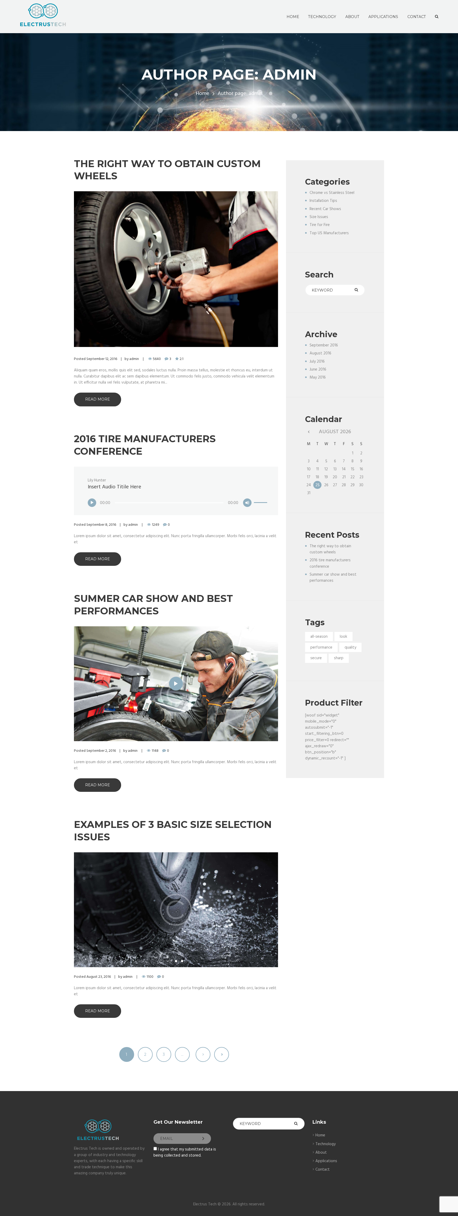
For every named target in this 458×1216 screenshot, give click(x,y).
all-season (319, 636)
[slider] (260, 499)
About (321, 1152)
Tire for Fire (320, 225)
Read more (97, 399)
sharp (339, 658)
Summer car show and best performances (333, 577)
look (343, 636)
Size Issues (319, 217)
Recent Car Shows (325, 209)
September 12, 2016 (101, 359)
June (318, 369)
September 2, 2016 (101, 751)
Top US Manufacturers (329, 233)
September (324, 345)
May (318, 377)
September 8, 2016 (101, 525)
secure (316, 658)
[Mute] (247, 503)
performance (321, 647)
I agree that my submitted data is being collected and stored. (184, 1152)
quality (350, 647)
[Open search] (436, 16)
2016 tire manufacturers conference (330, 563)
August (320, 353)
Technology (325, 1144)
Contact (322, 1169)
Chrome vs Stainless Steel (332, 193)
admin (134, 359)
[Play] (92, 503)
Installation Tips (323, 201)
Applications (326, 1161)
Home (202, 94)
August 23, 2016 (98, 977)
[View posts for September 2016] (308, 432)
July (317, 361)
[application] (178, 500)
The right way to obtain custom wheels (330, 549)
